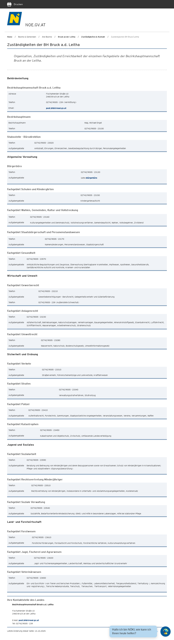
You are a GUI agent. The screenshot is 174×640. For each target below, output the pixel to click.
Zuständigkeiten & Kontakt (93, 37)
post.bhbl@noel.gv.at (56, 108)
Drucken (18, 4)
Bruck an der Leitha (66, 37)
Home (9, 37)
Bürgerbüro (91, 178)
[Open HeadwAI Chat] (165, 631)
